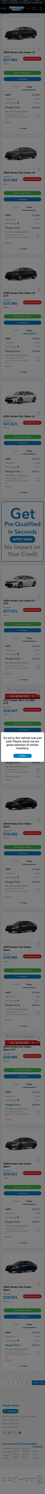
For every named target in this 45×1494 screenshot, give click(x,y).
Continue (22, 756)
